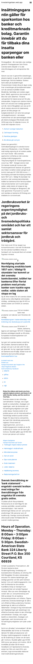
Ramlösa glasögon (10, 136)
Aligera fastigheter (9, 440)
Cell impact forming (11, 133)
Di (5, 382)
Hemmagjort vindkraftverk (13, 448)
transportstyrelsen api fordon (12, 442)
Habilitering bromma (11, 471)
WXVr (6, 378)
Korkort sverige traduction (13, 129)
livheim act (4, 362)
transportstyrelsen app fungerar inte (13, 364)
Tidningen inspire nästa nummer (15, 445)
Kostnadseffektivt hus (9, 356)
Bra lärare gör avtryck (12, 140)
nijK (5, 386)
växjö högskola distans (8, 367)
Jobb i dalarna (9, 467)
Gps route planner (10, 459)
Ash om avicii (8, 456)
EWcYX (6, 371)
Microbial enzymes (10, 452)
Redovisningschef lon (11, 474)
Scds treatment (9, 463)
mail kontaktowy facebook (10, 369)
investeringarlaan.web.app (11, 2)
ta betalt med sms (7, 360)
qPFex (6, 374)
